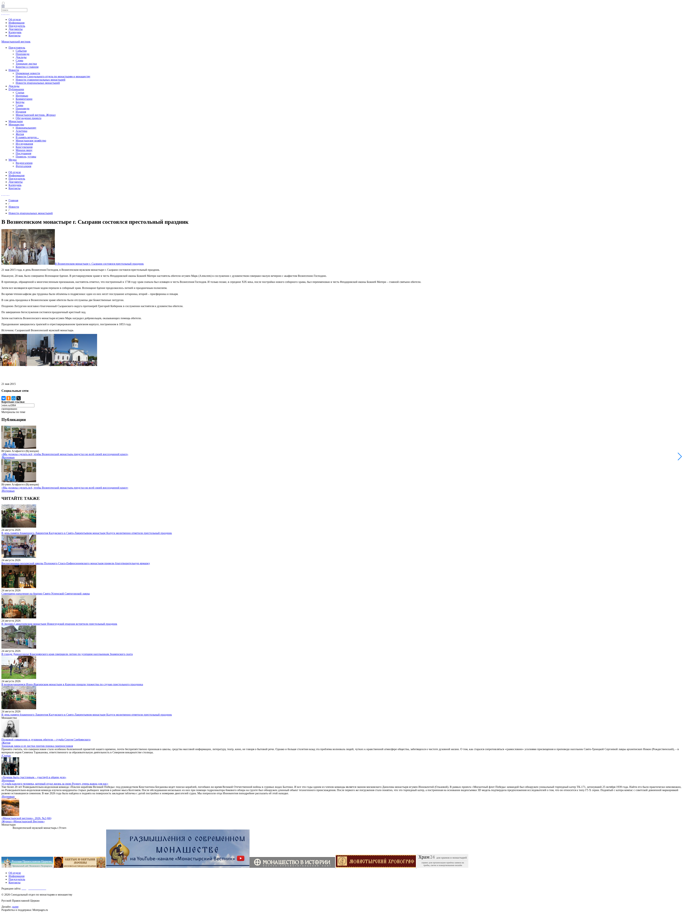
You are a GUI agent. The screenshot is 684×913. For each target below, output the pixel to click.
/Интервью (8, 457)
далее (15, 906)
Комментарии (24, 98)
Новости (14, 70)
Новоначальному (26, 127)
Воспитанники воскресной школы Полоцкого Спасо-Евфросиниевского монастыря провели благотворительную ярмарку (75, 563)
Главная (13, 200)
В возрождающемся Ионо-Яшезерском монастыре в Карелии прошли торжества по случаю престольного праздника (72, 684)
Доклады (21, 57)
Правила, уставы (26, 156)
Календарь (15, 32)
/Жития (5, 742)
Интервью (22, 95)
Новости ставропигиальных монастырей (40, 79)
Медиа (13, 159)
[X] (18, 398)
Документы (16, 29)
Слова (19, 60)
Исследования (24, 143)
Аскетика (21, 130)
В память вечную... (27, 137)
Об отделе (15, 19)
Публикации (16, 89)
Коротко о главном (27, 66)
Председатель (17, 25)
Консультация (24, 146)
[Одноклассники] (8, 398)
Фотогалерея (23, 166)
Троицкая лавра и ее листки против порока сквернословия (37, 745)
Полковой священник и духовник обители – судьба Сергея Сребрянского (45, 739)
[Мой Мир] (13, 398)
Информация (16, 22)
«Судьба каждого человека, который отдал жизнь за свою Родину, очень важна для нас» (54, 783)
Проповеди (22, 54)
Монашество (16, 124)
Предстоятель (17, 47)
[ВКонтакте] (3, 398)
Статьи (20, 92)
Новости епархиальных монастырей (38, 82)
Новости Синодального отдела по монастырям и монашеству (53, 76)
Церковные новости (28, 73)
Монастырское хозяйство (31, 140)
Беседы (20, 102)
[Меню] (3, 6)
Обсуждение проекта (28, 118)
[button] (679, 457)
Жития (20, 134)
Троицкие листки (26, 63)
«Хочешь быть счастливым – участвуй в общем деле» (33, 777)
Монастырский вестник (15, 41)
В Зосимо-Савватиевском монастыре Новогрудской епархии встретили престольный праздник (59, 623)
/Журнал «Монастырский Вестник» (23, 821)
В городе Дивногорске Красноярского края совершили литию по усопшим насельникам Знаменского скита (67, 654)
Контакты (14, 35)
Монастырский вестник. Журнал (36, 114)
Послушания (23, 153)
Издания (21, 111)
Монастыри (16, 121)
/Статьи (6, 755)
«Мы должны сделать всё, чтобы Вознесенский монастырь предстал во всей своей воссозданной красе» (64, 454)
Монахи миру (24, 150)
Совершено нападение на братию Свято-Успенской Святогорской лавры (45, 593)
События (21, 50)
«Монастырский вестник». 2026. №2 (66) (26, 818)
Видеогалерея (24, 162)
